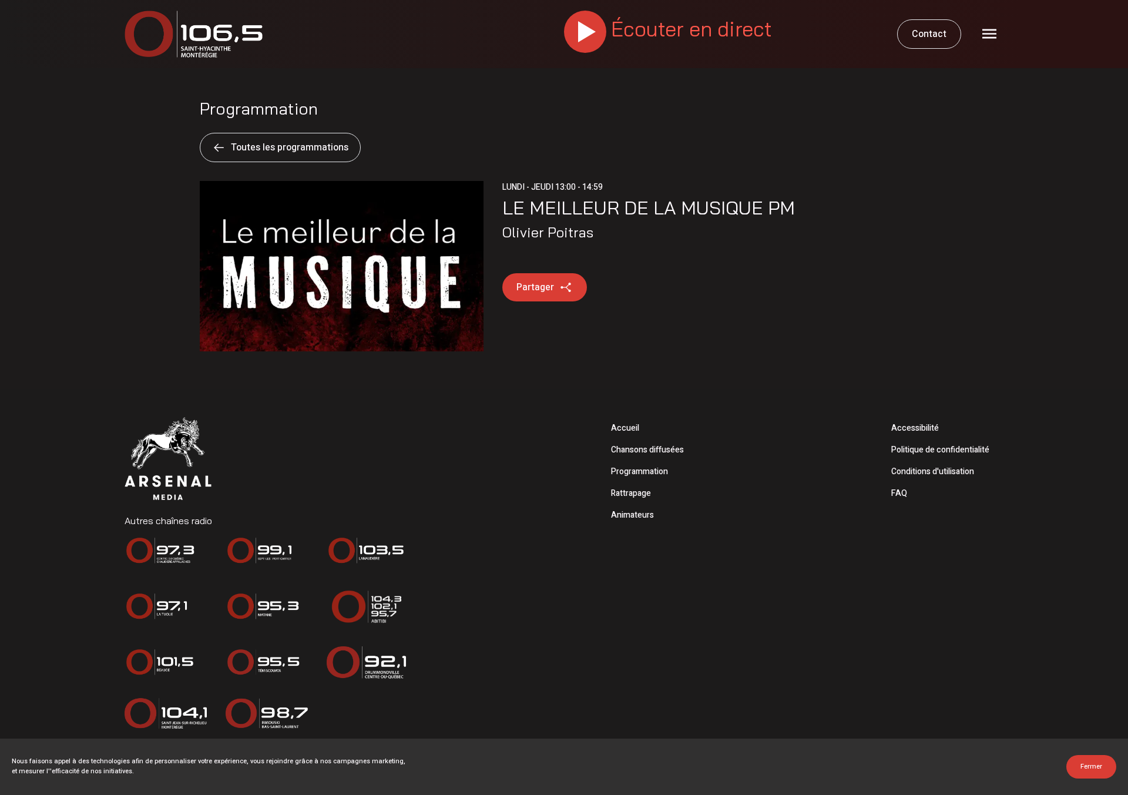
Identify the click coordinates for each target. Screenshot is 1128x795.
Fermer (1091, 766)
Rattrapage (631, 493)
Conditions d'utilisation (932, 471)
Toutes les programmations (289, 147)
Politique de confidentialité (940, 450)
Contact (929, 34)
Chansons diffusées (647, 450)
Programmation (639, 471)
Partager (535, 287)
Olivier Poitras (547, 232)
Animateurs (632, 515)
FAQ (899, 493)
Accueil (625, 428)
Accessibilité (915, 428)
